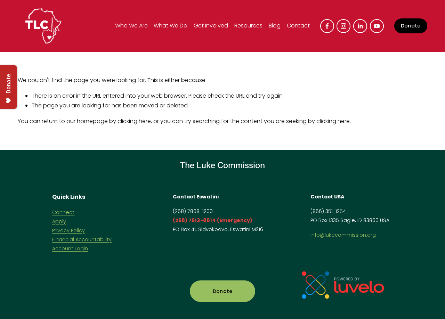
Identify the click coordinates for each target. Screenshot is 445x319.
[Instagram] (343, 26)
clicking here (134, 121)
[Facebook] (327, 26)
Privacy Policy (68, 230)
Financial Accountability (82, 239)
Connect (63, 212)
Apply (59, 221)
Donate (411, 25)
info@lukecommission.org (343, 234)
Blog (275, 26)
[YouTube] (377, 26)
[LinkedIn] (360, 26)
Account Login (70, 248)
